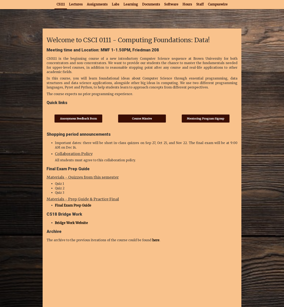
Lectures (76, 4)
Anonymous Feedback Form (78, 118)
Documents (151, 4)
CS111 (61, 4)
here (155, 240)
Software (171, 4)
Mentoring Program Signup (205, 118)
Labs (115, 4)
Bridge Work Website (71, 223)
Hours (187, 4)
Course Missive (142, 118)
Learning (130, 4)
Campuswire (218, 4)
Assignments (97, 4)
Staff (200, 4)
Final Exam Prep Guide (73, 205)
